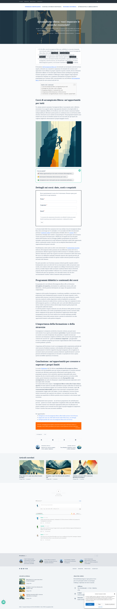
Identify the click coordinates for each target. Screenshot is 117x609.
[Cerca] (97, 1)
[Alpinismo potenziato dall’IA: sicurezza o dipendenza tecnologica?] (85, 467)
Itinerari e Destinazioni (60, 33)
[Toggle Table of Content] (74, 85)
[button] (114, 594)
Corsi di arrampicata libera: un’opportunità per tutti (55, 86)
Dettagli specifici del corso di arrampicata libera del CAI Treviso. (56, 419)
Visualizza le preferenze (110, 604)
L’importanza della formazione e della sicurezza (54, 92)
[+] (58, 508)
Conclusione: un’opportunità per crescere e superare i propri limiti (58, 93)
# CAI (45, 434)
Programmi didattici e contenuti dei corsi (52, 90)
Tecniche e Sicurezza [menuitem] (69, 6)
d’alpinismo (44, 368)
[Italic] (43, 509)
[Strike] (46, 509)
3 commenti (77, 33)
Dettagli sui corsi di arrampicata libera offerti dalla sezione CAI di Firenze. (58, 415)
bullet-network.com (83, 599)
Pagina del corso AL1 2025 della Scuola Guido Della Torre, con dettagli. (57, 417)
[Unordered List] (50, 509)
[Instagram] (23, 568)
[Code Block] (53, 509)
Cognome (43, 205)
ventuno (71, 232)
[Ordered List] (48, 509)
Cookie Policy (100, 606)
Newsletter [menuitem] (26, 1)
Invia (42, 222)
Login (80, 500)
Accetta (89, 604)
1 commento (55, 479)
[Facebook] (41, 440)
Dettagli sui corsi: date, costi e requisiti (52, 88)
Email (42, 211)
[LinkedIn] (75, 440)
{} (56, 508)
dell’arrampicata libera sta (49, 67)
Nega (99, 604)
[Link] (55, 509)
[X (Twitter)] (52, 440)
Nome (42, 199)
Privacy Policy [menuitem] (33, 1)
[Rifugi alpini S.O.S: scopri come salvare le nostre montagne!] (31, 467)
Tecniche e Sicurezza (69, 33)
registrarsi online (45, 232)
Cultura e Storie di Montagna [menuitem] (51, 6)
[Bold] (41, 509)
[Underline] (45, 509)
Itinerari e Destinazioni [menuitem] (33, 6)
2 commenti (28, 479)
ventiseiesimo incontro (73, 248)
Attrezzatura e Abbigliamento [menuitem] (88, 6)
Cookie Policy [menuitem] (39, 1)
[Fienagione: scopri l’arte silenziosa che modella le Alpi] (58, 467)
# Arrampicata (39, 434)
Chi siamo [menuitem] (21, 1)
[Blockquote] (51, 509)
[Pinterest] (64, 440)
